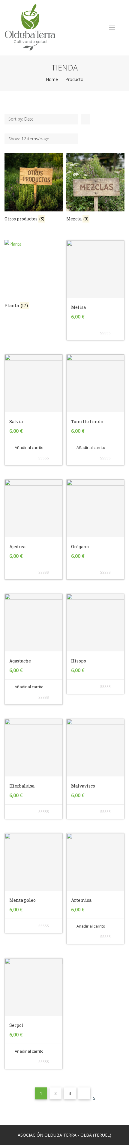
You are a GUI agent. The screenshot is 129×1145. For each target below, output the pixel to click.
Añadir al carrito (29, 447)
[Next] (84, 1093)
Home (52, 79)
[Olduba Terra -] (30, 27)
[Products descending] (84, 119)
